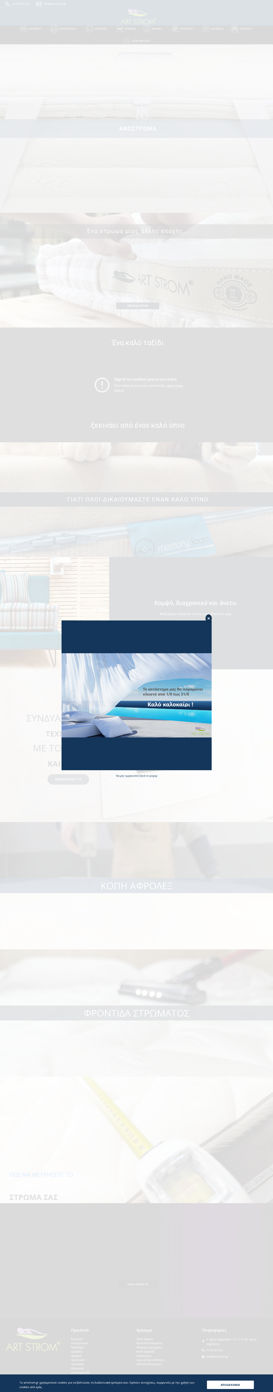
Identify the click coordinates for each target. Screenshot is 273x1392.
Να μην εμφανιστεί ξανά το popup (136, 776)
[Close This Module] (209, 618)
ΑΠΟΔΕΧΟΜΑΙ (230, 1385)
